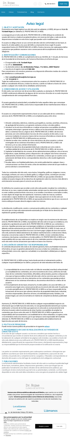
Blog (32, 12)
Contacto (40, 12)
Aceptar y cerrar (44, 426)
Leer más (59, 426)
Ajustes (8, 435)
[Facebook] (35, 4)
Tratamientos (22, 12)
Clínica (11, 12)
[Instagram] (40, 4)
